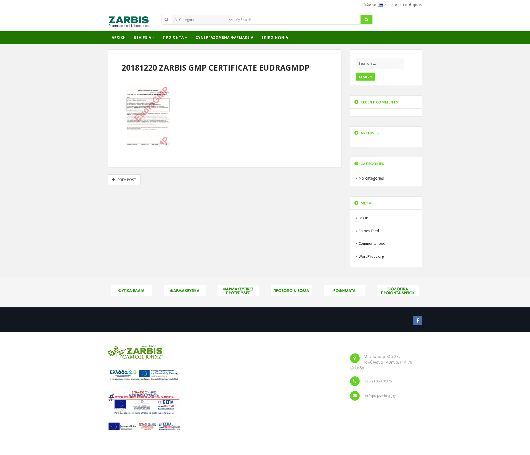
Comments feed (372, 243)
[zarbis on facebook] (417, 320)
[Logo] (135, 351)
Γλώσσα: (370, 4)
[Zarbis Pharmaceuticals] (128, 23)
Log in (363, 217)
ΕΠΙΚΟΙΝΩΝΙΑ (275, 37)
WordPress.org (371, 256)
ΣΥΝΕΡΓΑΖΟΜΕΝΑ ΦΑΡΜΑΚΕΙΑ (224, 37)
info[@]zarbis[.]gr (380, 395)
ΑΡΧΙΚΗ (119, 37)
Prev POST (125, 179)
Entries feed (369, 230)
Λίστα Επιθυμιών (406, 4)
